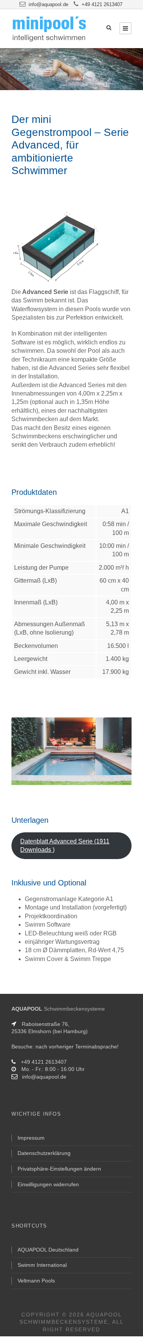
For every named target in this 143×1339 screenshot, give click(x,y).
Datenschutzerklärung (44, 1153)
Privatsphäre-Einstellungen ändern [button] (59, 1169)
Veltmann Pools (36, 1281)
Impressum (31, 1138)
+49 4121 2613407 (102, 4)
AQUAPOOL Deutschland (48, 1250)
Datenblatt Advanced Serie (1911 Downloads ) (64, 845)
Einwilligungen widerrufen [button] (48, 1184)
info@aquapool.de (48, 4)
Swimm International (42, 1265)
